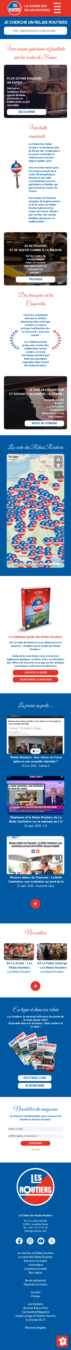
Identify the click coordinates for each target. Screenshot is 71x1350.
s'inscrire (35, 1143)
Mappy (28, 565)
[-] (58, 464)
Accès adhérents (35, 1280)
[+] (58, 459)
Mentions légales (35, 1327)
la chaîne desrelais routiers (37, 8)
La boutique (35, 1264)
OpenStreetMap (42, 565)
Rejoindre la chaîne (35, 1284)
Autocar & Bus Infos (35, 1308)
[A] (58, 474)
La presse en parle (35, 1268)
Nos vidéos (35, 1272)
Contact (35, 1292)
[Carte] (62, 1341)
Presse (35, 1296)
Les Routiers (35, 1304)
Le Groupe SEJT (36, 1319)
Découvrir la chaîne (35, 1260)
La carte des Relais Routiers (35, 1257)
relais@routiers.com (35, 1231)
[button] (28, 488)
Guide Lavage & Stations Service (36, 1315)
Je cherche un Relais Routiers (35, 1253)
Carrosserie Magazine (35, 1311)
